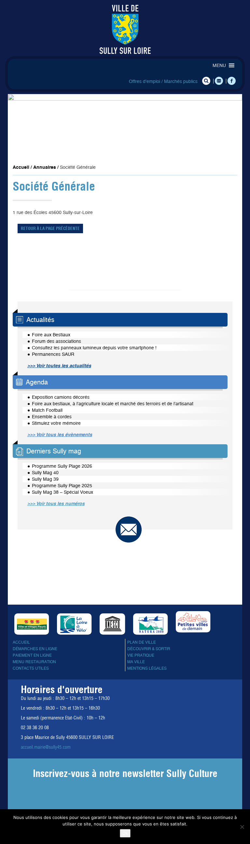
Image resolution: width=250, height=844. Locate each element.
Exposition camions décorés (61, 397)
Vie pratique (140, 655)
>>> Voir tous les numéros (56, 503)
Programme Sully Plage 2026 (62, 466)
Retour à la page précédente (50, 228)
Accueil (21, 167)
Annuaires (44, 167)
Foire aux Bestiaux (51, 334)
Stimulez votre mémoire (56, 423)
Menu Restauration (34, 662)
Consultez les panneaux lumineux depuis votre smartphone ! (94, 347)
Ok (125, 833)
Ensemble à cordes (52, 416)
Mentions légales (147, 668)
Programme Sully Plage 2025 (62, 485)
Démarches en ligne (35, 649)
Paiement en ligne (32, 655)
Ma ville (136, 662)
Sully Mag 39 (45, 479)
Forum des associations (56, 341)
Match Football (47, 410)
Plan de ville (141, 642)
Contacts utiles (31, 668)
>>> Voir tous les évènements (59, 434)
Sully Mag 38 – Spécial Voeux (62, 492)
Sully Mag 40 (45, 472)
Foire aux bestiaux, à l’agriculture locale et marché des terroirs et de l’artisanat (112, 403)
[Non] (242, 827)
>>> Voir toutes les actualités (59, 365)
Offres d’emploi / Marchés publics (163, 81)
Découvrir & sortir (148, 649)
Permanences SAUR (53, 354)
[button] (219, 65)
